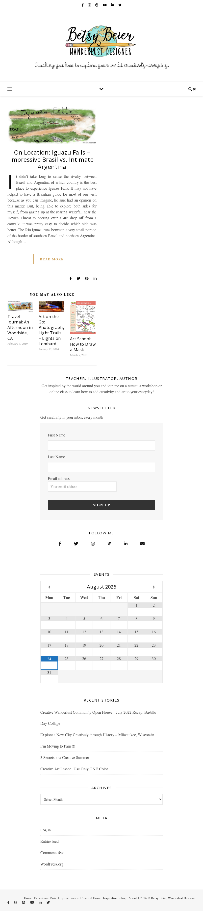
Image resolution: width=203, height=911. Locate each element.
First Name (56, 434)
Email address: (59, 478)
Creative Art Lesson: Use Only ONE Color (74, 768)
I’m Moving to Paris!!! (57, 746)
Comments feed (52, 852)
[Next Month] (153, 587)
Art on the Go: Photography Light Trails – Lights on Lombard (52, 330)
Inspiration (110, 898)
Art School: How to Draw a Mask (83, 344)
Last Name (56, 456)
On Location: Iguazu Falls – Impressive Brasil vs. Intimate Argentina (52, 159)
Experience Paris (45, 898)
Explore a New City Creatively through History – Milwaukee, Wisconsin (97, 734)
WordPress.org (51, 863)
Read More (52, 259)
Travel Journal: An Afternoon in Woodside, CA (20, 327)
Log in (45, 829)
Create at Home (90, 898)
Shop (123, 898)
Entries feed (49, 841)
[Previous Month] (49, 587)
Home (28, 898)
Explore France (68, 898)
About (132, 898)
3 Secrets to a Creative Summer (64, 757)
